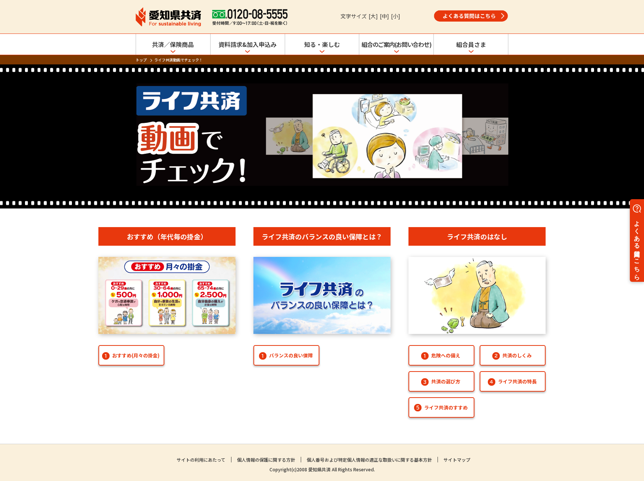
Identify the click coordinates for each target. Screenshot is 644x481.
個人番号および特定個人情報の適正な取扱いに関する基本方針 (369, 459)
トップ (141, 60)
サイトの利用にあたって (201, 459)
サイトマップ (456, 459)
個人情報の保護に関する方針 (266, 459)
